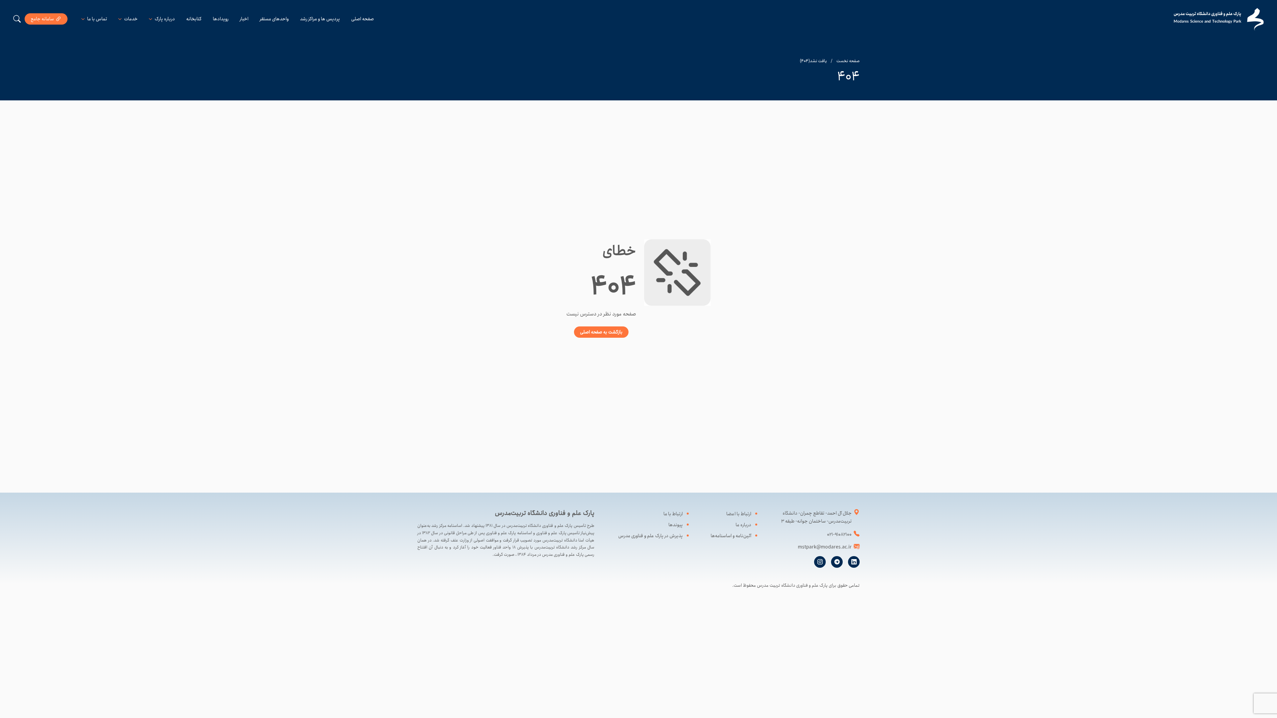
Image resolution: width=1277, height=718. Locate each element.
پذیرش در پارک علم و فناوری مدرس (650, 535)
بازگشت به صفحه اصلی (601, 332)
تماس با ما (97, 19)
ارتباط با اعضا (738, 514)
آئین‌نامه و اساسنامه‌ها (731, 535)
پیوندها (675, 525)
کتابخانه (194, 19)
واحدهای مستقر (274, 19)
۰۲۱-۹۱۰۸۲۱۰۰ (839, 534)
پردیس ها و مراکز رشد (320, 19)
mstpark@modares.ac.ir (825, 547)
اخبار (244, 19)
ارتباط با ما (673, 514)
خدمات (131, 19)
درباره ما (743, 525)
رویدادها (220, 19)
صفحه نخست (848, 61)
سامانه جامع (42, 19)
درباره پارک (165, 19)
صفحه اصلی (362, 19)
